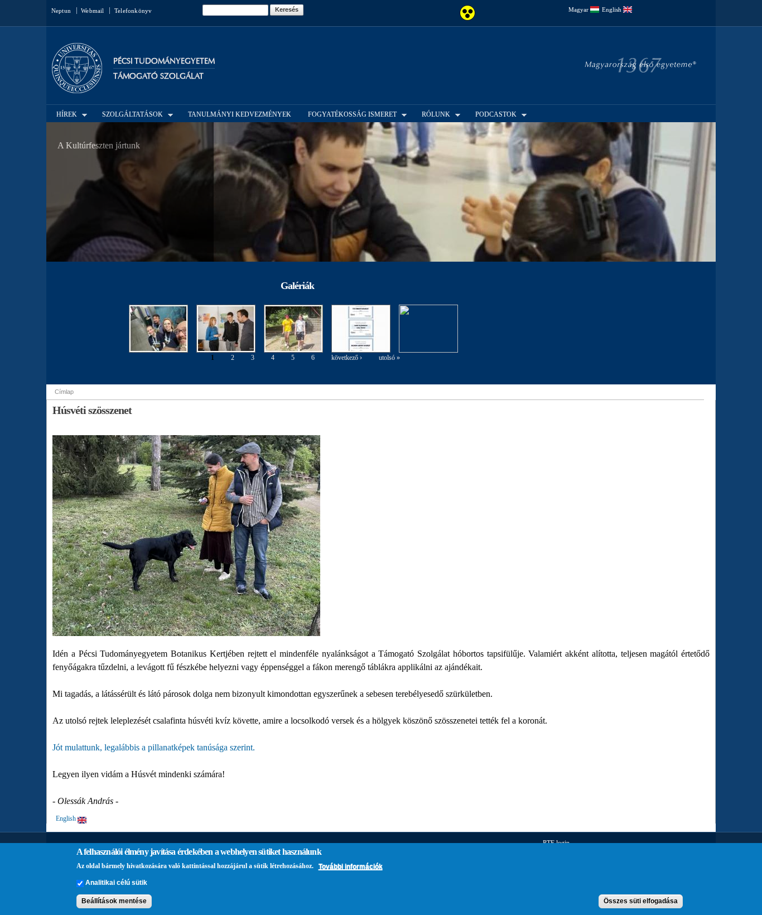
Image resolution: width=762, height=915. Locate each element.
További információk (351, 866)
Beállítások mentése (114, 902)
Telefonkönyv (133, 10)
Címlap (64, 391)
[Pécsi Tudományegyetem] (77, 88)
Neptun (61, 10)
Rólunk (432, 113)
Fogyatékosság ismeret (349, 113)
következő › (346, 358)
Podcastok (493, 113)
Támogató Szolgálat (158, 76)
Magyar (579, 9)
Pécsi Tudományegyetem (164, 61)
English (612, 9)
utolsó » (389, 358)
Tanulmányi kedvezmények (239, 114)
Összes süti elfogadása (641, 902)
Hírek (63, 113)
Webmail (92, 10)
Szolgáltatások (129, 113)
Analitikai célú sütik (116, 883)
